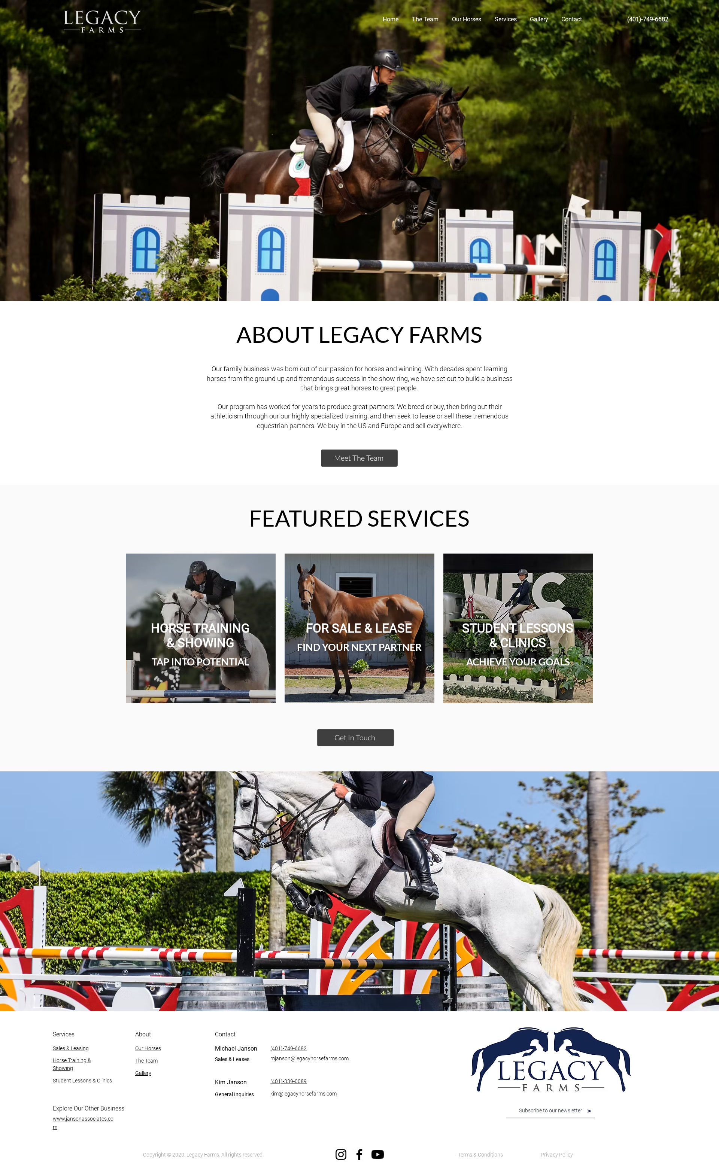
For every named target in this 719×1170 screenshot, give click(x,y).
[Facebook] (359, 1154)
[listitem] (201, 628)
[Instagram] (341, 1154)
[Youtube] (377, 1154)
